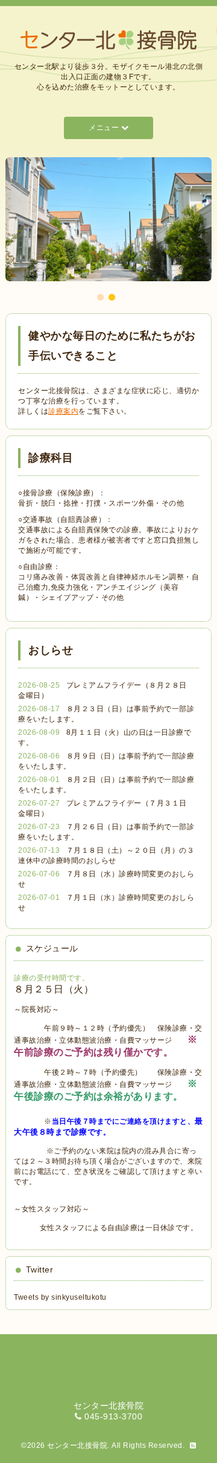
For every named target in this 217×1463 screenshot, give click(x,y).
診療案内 (63, 411)
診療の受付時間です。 (51, 978)
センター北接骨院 (77, 1445)
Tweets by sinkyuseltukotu (60, 1297)
